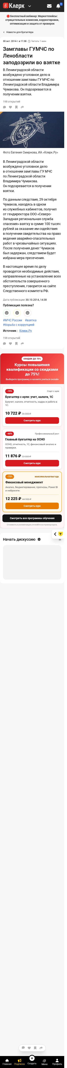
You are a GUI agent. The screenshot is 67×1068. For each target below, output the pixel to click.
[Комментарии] (4, 107)
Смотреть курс (32, 420)
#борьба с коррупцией (18, 325)
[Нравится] (10, 107)
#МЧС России (12, 320)
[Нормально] (17, 313)
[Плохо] (27, 313)
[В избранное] (16, 107)
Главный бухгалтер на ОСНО (25, 439)
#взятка (30, 320)
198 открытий (11, 337)
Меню (45, 1064)
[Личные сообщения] (49, 6)
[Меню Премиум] (30, 6)
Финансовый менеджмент (24, 482)
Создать (32, 1063)
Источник (10, 331)
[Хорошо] (6, 313)
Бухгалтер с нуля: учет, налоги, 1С (29, 397)
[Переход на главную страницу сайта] (13, 6)
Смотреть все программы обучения (32, 518)
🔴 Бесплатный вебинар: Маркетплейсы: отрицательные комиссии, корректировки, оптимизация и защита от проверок (32, 20)
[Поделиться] (22, 107)
